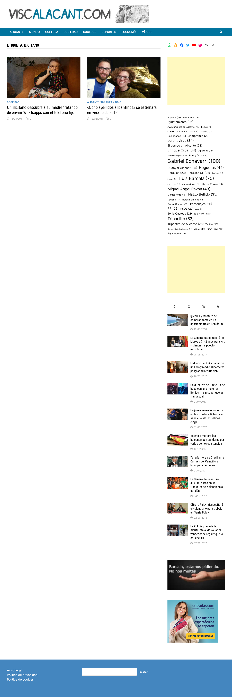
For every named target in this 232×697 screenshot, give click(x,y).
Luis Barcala (196, 178)
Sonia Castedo (179, 213)
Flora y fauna (198, 155)
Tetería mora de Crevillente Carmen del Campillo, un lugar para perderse (207, 461)
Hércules (176, 173)
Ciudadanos (176, 135)
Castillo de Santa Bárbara (182, 131)
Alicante (17, 32)
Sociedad (71, 32)
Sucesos (89, 32)
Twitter (211, 224)
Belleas (206, 127)
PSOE (186, 208)
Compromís (199, 136)
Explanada (205, 150)
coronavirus (180, 141)
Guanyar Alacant (182, 168)
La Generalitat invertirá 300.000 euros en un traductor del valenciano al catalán (207, 485)
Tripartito (180, 218)
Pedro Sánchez (177, 204)
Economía (129, 32)
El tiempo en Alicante (184, 145)
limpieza (217, 173)
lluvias (172, 179)
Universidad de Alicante (179, 229)
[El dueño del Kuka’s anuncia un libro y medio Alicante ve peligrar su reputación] (177, 363)
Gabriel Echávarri (194, 161)
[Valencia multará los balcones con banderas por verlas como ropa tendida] (177, 436)
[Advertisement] (196, 81)
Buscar (143, 671)
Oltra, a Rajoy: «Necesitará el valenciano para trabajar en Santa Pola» (207, 508)
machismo (173, 184)
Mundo (34, 32)
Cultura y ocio (111, 102)
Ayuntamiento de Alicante (183, 126)
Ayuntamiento (180, 122)
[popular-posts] (174, 306)
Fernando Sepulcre (177, 155)
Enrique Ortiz (181, 150)
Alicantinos (191, 117)
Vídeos (147, 32)
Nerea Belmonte (193, 199)
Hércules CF (199, 173)
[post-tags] (218, 306)
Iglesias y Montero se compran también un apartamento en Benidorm (206, 320)
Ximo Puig (215, 229)
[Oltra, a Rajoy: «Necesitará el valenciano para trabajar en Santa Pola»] (177, 505)
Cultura (51, 32)
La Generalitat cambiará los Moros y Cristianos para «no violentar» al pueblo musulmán (207, 343)
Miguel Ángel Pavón (188, 189)
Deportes (109, 32)
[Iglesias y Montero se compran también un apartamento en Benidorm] (177, 316)
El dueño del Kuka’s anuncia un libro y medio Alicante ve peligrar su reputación (207, 367)
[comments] (203, 306)
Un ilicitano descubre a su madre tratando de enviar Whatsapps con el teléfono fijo (42, 110)
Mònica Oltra (176, 194)
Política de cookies (20, 679)
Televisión (202, 213)
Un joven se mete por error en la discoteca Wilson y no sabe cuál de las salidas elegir (207, 416)
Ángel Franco (176, 233)
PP (173, 208)
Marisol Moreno (212, 184)
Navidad (173, 199)
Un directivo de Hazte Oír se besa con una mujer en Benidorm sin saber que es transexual (207, 390)
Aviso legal (14, 670)
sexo (199, 209)
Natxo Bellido (202, 194)
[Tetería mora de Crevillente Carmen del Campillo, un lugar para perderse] (177, 458)
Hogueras (211, 167)
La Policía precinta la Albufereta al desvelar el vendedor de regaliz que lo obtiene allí (206, 532)
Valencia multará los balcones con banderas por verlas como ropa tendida (207, 439)
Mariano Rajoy (191, 184)
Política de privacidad (22, 675)
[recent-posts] (189, 306)
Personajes (201, 204)
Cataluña (206, 131)
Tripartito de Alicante (185, 224)
